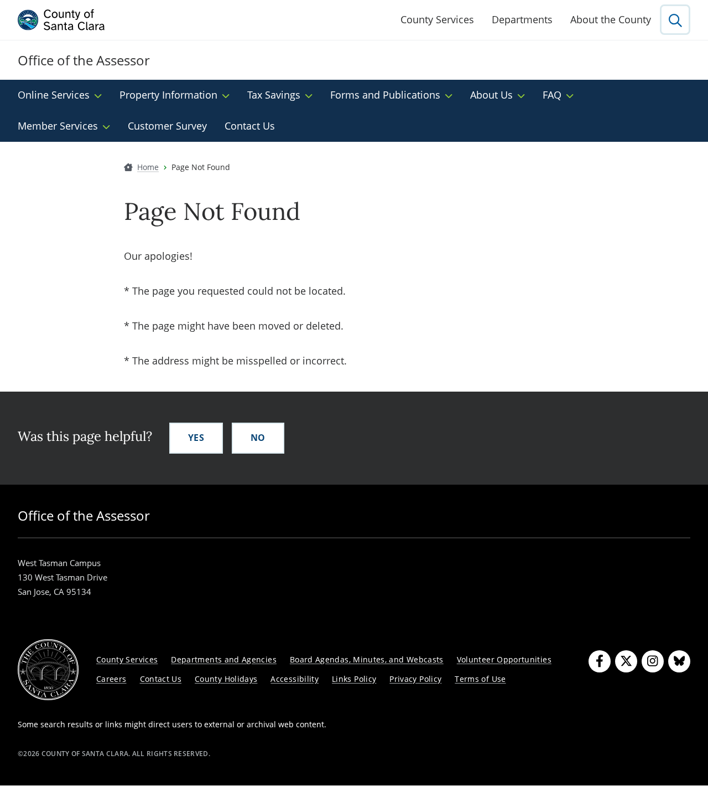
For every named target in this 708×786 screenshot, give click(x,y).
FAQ (552, 94)
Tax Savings (273, 94)
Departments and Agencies (224, 659)
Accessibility (294, 679)
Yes (196, 437)
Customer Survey (167, 125)
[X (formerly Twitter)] (626, 661)
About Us (491, 94)
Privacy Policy (415, 679)
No (258, 437)
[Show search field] (675, 19)
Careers (111, 679)
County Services (437, 19)
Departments (522, 19)
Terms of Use (480, 679)
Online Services (54, 94)
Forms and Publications (385, 94)
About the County (610, 19)
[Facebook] (600, 661)
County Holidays (226, 679)
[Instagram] (653, 661)
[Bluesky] (679, 661)
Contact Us (250, 125)
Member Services (58, 125)
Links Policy (354, 679)
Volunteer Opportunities (504, 659)
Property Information (168, 94)
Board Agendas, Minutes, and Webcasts (367, 659)
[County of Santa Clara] (61, 20)
